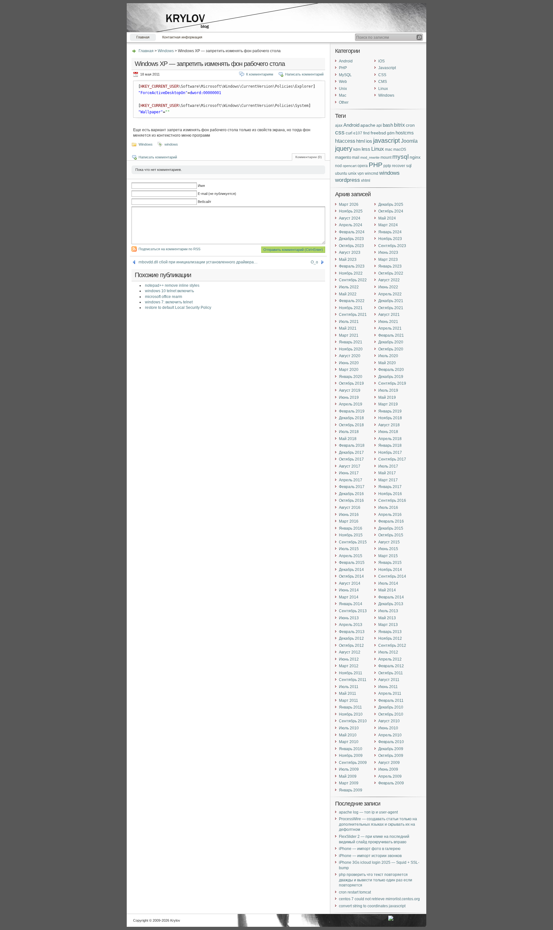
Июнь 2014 (349, 590)
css (340, 132)
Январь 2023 (390, 266)
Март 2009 (348, 783)
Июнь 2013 (349, 618)
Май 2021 (348, 328)
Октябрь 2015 (390, 535)
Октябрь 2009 (390, 755)
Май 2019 (387, 397)
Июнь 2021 (388, 321)
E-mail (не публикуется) (217, 194)
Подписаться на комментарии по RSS (169, 249)
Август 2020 (349, 356)
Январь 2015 (390, 562)
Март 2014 (348, 597)
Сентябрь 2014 (392, 576)
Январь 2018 (390, 445)
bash (388, 125)
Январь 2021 (350, 342)
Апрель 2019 (350, 404)
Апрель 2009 (390, 776)
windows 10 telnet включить (169, 291)
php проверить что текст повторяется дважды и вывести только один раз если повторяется (375, 879)
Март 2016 (348, 521)
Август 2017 (349, 466)
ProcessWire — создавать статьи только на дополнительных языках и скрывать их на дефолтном (378, 824)
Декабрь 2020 (390, 342)
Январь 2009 (350, 790)
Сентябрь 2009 (353, 762)
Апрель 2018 (390, 439)
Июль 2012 (388, 652)
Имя (201, 186)
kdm (357, 149)
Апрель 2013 (350, 624)
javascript (386, 140)
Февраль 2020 (391, 369)
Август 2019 (349, 390)
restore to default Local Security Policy (178, 307)
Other (344, 102)
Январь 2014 (350, 604)
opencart (350, 166)
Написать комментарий (304, 74)
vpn (360, 173)
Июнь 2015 (388, 549)
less (366, 149)
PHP (343, 68)
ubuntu (341, 173)
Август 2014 (349, 583)
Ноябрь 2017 (390, 452)
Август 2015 (389, 542)
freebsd (378, 133)
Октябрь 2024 (390, 211)
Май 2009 (348, 776)
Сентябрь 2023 (392, 246)
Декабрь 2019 (390, 376)
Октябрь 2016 (351, 500)
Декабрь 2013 (390, 604)
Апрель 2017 (350, 480)
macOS (399, 149)
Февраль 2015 (352, 562)
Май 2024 (387, 218)
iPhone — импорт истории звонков (370, 856)
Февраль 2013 (352, 631)
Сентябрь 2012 (392, 645)
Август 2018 (389, 425)
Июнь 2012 (349, 659)
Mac (342, 95)
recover (398, 166)
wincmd (371, 173)
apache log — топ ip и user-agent (368, 812)
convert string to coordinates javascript (372, 906)
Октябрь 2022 (390, 273)
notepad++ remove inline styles (172, 285)
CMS (382, 81)
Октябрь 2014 (351, 576)
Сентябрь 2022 (353, 280)
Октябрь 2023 (351, 246)
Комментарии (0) (308, 157)
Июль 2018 (349, 431)
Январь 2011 (350, 707)
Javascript (387, 68)
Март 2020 (348, 369)
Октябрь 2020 (390, 349)
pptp (387, 166)
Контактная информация (182, 37)
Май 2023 (348, 259)
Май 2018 (348, 439)
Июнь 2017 (349, 473)
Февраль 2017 (352, 487)
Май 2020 (387, 363)
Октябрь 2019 (351, 383)
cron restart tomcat (355, 892)
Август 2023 (349, 252)
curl (349, 133)
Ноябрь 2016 (390, 494)
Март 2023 (388, 259)
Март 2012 (348, 666)
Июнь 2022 (388, 287)
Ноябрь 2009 (351, 755)
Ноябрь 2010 (351, 714)
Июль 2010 (349, 728)
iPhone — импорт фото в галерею (369, 848)
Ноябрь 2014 (390, 569)
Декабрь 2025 (390, 204)
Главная (142, 37)
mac (388, 149)
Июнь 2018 (388, 431)
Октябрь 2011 (390, 673)
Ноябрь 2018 (390, 418)
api (379, 125)
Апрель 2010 (390, 735)
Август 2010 (389, 721)
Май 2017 (387, 473)
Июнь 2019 (349, 397)
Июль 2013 (388, 611)
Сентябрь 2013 (353, 611)
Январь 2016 (350, 528)
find (366, 133)
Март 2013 (388, 624)
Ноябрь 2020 (351, 349)
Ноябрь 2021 (351, 308)
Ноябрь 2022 (351, 273)
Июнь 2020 (349, 363)
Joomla (409, 141)
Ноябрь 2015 (351, 535)
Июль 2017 (388, 466)
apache (367, 125)
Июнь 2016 (349, 514)
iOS (381, 61)
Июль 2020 (388, 356)
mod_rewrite (370, 157)
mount (386, 157)
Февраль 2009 (391, 783)
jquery (343, 148)
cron (410, 125)
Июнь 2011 (388, 687)
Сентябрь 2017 (392, 459)
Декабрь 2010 (390, 707)
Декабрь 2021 (390, 301)
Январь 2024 (390, 232)
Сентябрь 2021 (353, 314)
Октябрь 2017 (351, 459)
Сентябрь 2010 (353, 721)
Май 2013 (387, 618)
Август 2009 (389, 762)
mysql (400, 156)
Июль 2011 (348, 687)
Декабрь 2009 (390, 749)
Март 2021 (348, 335)
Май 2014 (387, 590)
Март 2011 (348, 700)
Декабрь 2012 (351, 638)
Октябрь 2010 (390, 714)
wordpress (347, 180)
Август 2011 (388, 679)
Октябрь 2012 (351, 645)
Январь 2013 (390, 631)
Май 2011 (347, 693)
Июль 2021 (349, 321)
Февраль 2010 (391, 742)
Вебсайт (204, 202)
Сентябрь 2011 (352, 679)
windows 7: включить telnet (169, 302)
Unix (343, 88)
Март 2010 (348, 742)
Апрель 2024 (350, 225)
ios (369, 141)
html (360, 141)
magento (343, 157)
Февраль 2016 (391, 521)
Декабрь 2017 (351, 452)
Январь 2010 (350, 749)
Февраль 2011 (391, 700)
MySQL (345, 75)
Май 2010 (348, 735)
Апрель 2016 (390, 514)
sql (409, 165)
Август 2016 (349, 507)
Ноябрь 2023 (390, 239)
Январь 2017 (390, 487)
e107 (357, 133)
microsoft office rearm (163, 296)
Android (346, 61)
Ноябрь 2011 (350, 673)
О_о (314, 262)
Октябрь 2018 (351, 425)
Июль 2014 (388, 583)
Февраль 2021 (391, 335)
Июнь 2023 (388, 252)
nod (338, 166)
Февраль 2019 (352, 411)
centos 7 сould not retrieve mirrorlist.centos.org (379, 899)
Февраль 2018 (352, 445)
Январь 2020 (350, 376)
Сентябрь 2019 (392, 383)
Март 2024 (388, 225)
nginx (415, 157)
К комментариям (259, 74)
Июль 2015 (349, 549)
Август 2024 (349, 218)
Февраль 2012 (391, 666)
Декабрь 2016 (351, 494)
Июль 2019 (388, 390)
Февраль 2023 (352, 266)
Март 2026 (348, 204)
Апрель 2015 (350, 556)
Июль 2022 (349, 287)
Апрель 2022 (390, 294)
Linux (383, 88)
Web (343, 81)
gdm (391, 133)
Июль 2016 (388, 507)
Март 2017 (388, 480)
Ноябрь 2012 (390, 638)
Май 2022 (348, 294)
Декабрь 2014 (351, 569)
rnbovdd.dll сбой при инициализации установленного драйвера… (198, 262)
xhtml (365, 180)
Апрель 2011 (389, 693)
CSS (382, 75)
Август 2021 (389, 314)
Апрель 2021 (390, 328)
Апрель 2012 (390, 659)
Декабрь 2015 (390, 528)
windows (171, 144)
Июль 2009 (349, 769)
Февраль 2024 (352, 232)
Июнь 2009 (388, 769)
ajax (338, 125)
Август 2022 (389, 280)
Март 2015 (388, 556)
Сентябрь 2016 (392, 500)
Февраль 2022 (352, 301)
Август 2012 (349, 652)
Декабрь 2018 (351, 418)
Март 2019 (388, 404)
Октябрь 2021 (390, 308)
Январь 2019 (390, 411)
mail (355, 157)
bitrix (399, 125)
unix (352, 173)
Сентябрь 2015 (353, 542)
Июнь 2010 (388, 728)
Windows (166, 51)
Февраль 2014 (391, 597)
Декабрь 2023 (351, 239)
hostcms (405, 132)
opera (362, 166)
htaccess (345, 141)
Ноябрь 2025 (351, 211)
